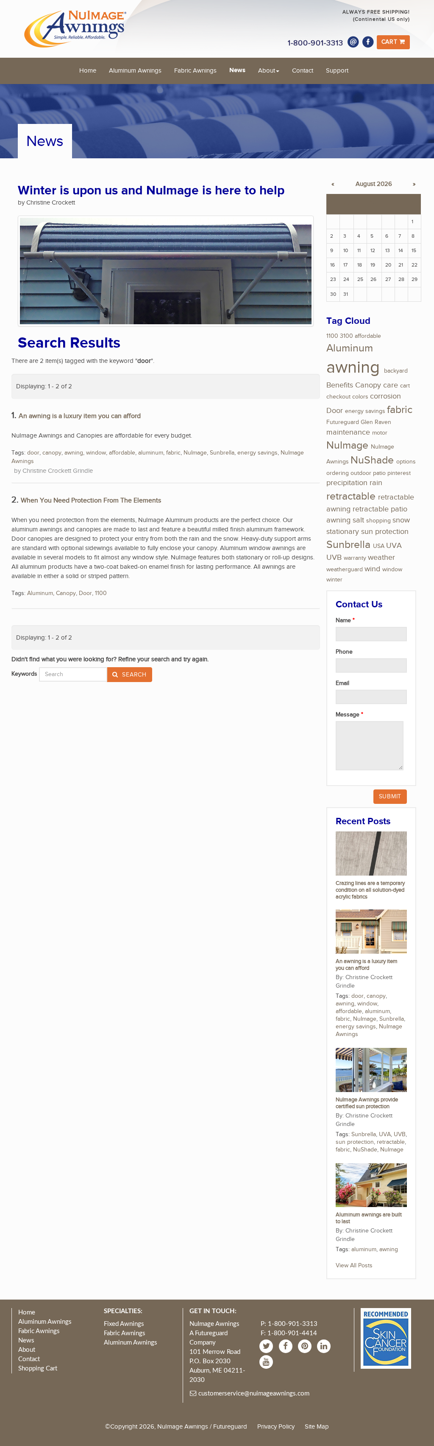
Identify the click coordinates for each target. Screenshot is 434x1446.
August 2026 (374, 184)
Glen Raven (376, 422)
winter (334, 579)
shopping (378, 520)
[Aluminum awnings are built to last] (371, 1185)
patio (379, 473)
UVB (334, 557)
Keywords (24, 674)
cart (405, 385)
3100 (346, 336)
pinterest (399, 473)
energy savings (257, 452)
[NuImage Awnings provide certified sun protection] (371, 1069)
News (237, 70)
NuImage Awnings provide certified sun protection (367, 1103)
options (406, 461)
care (390, 385)
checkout (338, 396)
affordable (122, 452)
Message (348, 714)
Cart (390, 42)
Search (133, 674)
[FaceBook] (286, 1346)
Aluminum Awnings (135, 70)
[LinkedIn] (325, 1346)
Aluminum (40, 593)
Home (87, 70)
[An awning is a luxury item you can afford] (371, 931)
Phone (344, 652)
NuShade (372, 460)
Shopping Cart (37, 1368)
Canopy (66, 593)
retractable (351, 496)
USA (378, 546)
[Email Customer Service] (353, 42)
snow (401, 520)
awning (73, 452)
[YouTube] (267, 1362)
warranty (355, 558)
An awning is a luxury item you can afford (80, 416)
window (96, 452)
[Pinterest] (306, 1346)
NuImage (195, 452)
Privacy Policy (276, 1426)
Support (337, 70)
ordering (337, 473)
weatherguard (344, 569)
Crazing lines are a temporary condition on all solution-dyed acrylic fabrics (370, 890)
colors (360, 396)
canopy (51, 452)
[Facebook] (368, 42)
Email (342, 683)
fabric (173, 452)
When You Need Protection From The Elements (91, 501)
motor (379, 433)
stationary (342, 531)
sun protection (385, 531)
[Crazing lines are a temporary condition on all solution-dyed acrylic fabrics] (371, 853)
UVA (394, 545)
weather (381, 557)
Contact (302, 70)
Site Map (317, 1426)
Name (344, 620)
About (266, 70)
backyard (396, 371)
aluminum (150, 452)
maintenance (348, 432)
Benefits (339, 385)
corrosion (385, 396)
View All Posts (354, 1265)
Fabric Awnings (195, 70)
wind (372, 568)
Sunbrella (222, 452)
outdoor (361, 473)
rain (376, 482)
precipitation (346, 482)
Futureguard (342, 422)
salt (358, 520)
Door (85, 593)
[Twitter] (267, 1346)
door (33, 452)
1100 (101, 593)
